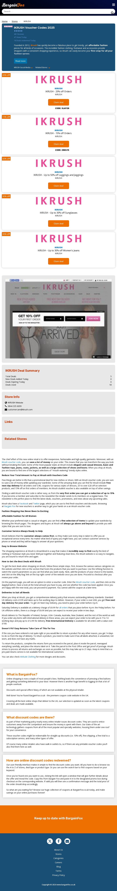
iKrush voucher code (11, 462)
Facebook (23, 503)
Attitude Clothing (28, 656)
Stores (58, 854)
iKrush (34, 45)
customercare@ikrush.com (20, 409)
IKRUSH (58, 88)
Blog (58, 866)
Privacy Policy (58, 875)
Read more (20, 61)
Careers (58, 862)
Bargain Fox (9, 506)
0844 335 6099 (15, 406)
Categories (58, 858)
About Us (58, 849)
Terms (58, 870)
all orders (63, 607)
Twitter (36, 503)
